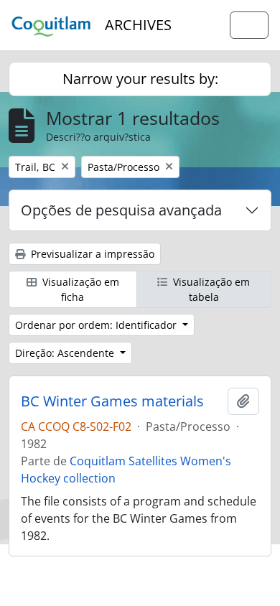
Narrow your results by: (140, 78)
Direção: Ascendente (66, 353)
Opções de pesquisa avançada (121, 210)
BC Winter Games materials (112, 401)
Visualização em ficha (79, 289)
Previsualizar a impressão (91, 254)
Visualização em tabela (210, 289)
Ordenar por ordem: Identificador (97, 325)
